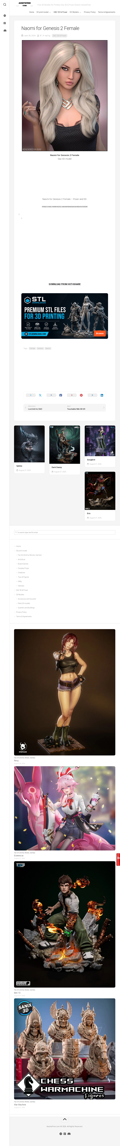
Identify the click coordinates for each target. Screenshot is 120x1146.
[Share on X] (34, 395)
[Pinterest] (4, 23)
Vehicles (21, 586)
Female (32, 348)
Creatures (21, 573)
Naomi (48, 348)
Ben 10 (17, 993)
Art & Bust (21, 559)
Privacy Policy (90, 12)
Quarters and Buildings (26, 608)
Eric (88, 513)
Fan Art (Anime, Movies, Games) (30, 555)
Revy (16, 760)
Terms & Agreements (106, 12)
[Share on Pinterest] (75, 395)
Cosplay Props (23, 568)
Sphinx (19, 466)
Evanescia (18, 855)
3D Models (74, 12)
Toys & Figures (23, 577)
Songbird (91, 460)
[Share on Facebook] (54, 395)
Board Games (23, 564)
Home (31, 12)
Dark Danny (57, 467)
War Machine (20, 1104)
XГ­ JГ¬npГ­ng (45, 36)
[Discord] (4, 30)
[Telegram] (4, 15)
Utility (20, 581)
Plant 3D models (24, 603)
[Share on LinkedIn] (95, 395)
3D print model (42, 12)
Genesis (40, 348)
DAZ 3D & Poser (60, 12)
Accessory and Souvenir (27, 599)
